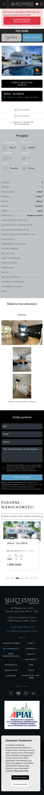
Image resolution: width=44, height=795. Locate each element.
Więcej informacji (21, 771)
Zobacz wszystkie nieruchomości (22, 517)
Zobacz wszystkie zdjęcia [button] (22, 402)
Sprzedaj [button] (30, 649)
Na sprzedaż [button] (10, 649)
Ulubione (11, 676)
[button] (22, 110)
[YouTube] (18, 693)
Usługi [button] (30, 654)
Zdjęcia (22, 315)
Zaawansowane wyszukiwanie (22, 21)
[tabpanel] (22, 547)
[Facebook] (11, 693)
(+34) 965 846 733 (22, 627)
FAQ (31, 665)
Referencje (11, 665)
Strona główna (11, 643)
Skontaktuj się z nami (31, 677)
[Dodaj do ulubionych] (36, 525)
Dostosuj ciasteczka (20, 784)
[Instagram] (25, 693)
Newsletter (11, 670)
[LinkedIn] (33, 693)
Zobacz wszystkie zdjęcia (22, 84)
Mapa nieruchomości (11, 655)
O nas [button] (30, 643)
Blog (31, 670)
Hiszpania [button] (30, 659)
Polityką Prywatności (35, 467)
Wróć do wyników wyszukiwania (23, 123)
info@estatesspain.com (22, 631)
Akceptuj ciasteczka (20, 777)
